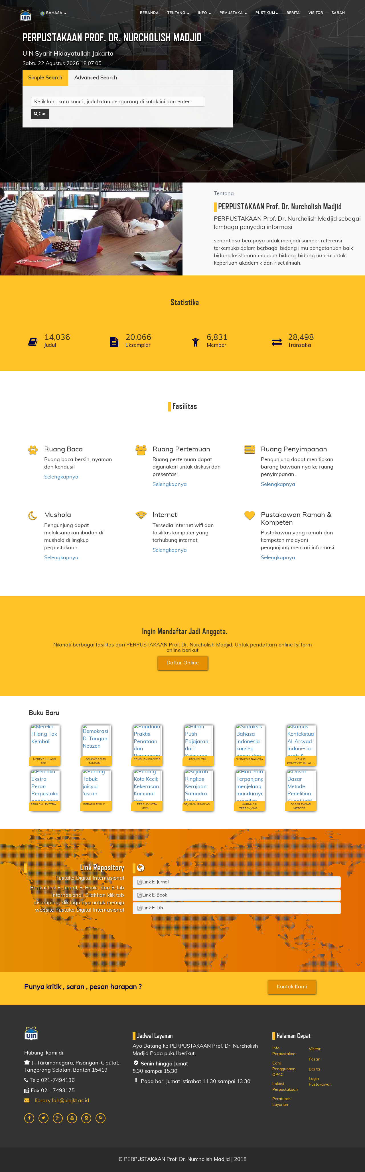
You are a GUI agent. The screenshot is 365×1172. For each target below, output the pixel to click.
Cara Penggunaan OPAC (283, 1069)
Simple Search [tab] (45, 77)
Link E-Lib (152, 908)
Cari (42, 114)
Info (203, 13)
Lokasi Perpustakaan (285, 1087)
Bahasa (54, 13)
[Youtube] (72, 1118)
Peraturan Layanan (281, 1102)
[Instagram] (86, 1118)
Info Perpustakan (283, 1051)
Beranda (149, 13)
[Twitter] (43, 1118)
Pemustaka (232, 13)
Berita (293, 13)
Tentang (176, 13)
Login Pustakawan (320, 1081)
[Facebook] (29, 1118)
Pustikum (265, 13)
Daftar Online (183, 663)
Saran (338, 13)
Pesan (314, 1059)
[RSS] (101, 1118)
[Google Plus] (58, 1118)
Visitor (316, 13)
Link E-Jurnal (155, 882)
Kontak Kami (292, 986)
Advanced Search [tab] (95, 77)
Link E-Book (154, 895)
